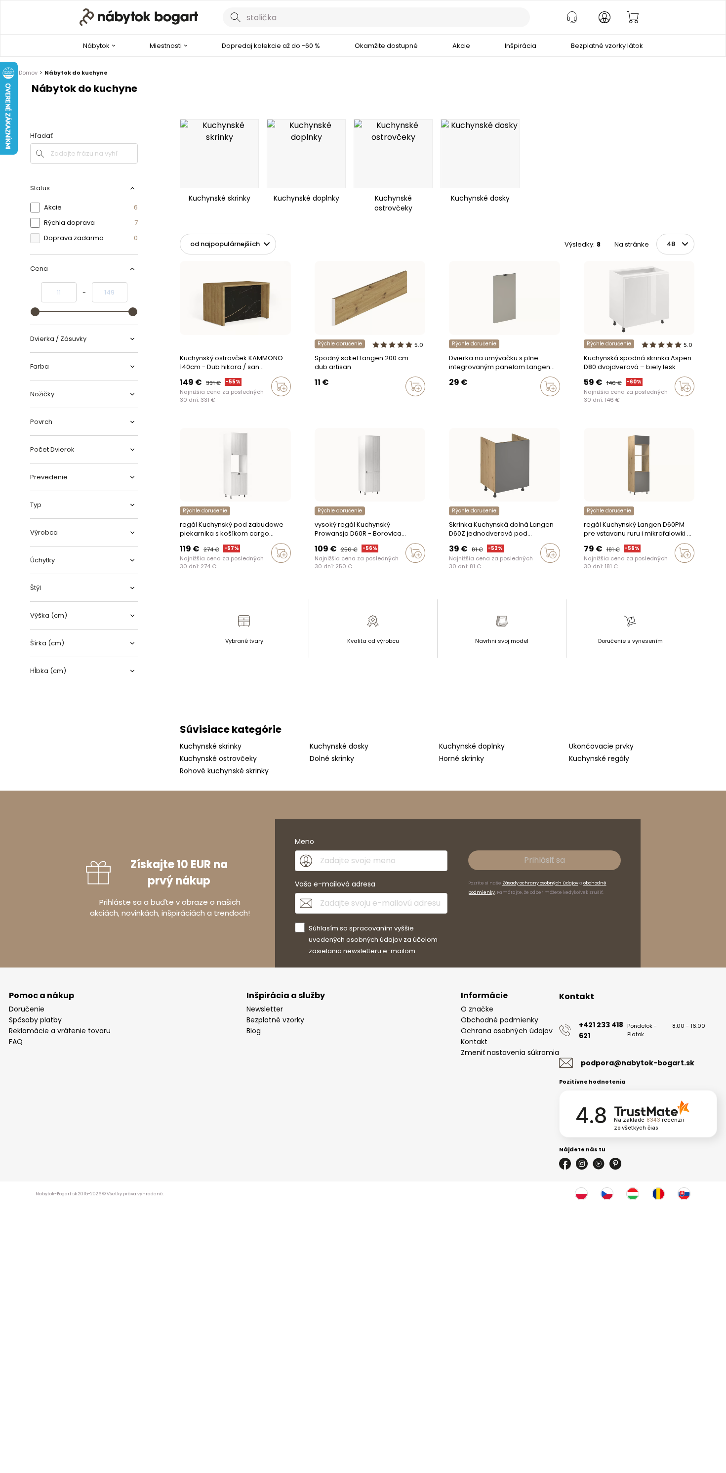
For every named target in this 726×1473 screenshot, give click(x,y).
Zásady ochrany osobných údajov (540, 883)
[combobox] (376, 17)
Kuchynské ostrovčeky (218, 758)
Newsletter (264, 1009)
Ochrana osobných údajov (507, 1031)
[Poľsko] (581, 1193)
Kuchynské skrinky (211, 746)
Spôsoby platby (35, 1020)
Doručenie (26, 1009)
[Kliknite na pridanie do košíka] (281, 386)
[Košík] (633, 17)
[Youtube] (599, 1164)
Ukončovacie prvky (601, 746)
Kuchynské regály (599, 758)
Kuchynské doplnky (472, 746)
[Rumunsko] (658, 1193)
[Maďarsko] (632, 1193)
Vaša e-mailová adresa (335, 884)
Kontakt (474, 1042)
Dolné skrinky (332, 758)
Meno (304, 841)
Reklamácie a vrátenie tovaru (60, 1031)
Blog (253, 1031)
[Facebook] (565, 1164)
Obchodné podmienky (499, 1020)
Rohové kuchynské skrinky (224, 771)
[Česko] (607, 1193)
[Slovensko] (684, 1193)
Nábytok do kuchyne (76, 73)
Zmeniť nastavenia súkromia (510, 1052)
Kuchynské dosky (339, 746)
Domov (28, 73)
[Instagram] (582, 1164)
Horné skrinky (461, 758)
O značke (477, 1009)
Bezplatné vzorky (275, 1020)
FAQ (16, 1042)
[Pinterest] (615, 1164)
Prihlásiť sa (544, 860)
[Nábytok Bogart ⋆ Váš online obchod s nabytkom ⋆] (139, 17)
